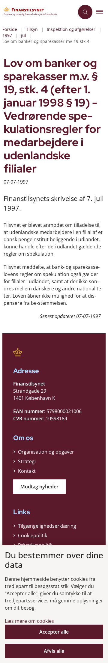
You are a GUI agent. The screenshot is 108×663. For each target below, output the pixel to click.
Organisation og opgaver (46, 451)
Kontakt (27, 471)
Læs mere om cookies (29, 621)
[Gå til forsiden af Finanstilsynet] (37, 12)
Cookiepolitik (32, 535)
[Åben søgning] (85, 12)
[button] (102, 12)
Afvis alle (54, 651)
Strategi (27, 461)
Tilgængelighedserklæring (47, 526)
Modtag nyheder (39, 486)
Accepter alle (54, 631)
